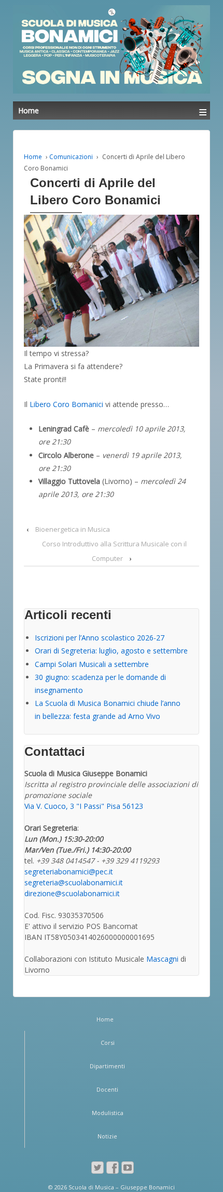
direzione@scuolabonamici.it (72, 893)
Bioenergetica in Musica (72, 529)
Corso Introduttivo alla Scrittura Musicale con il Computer (114, 551)
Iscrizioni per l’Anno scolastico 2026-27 (99, 638)
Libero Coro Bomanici (66, 404)
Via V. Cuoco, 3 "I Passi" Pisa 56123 (83, 806)
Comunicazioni (71, 156)
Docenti (107, 1089)
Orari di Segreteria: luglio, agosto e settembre (111, 651)
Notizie (107, 1136)
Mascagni (162, 959)
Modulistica (107, 1113)
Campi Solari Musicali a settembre (92, 664)
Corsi (108, 1042)
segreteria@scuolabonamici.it (73, 882)
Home (33, 156)
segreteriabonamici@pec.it (68, 871)
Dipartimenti (107, 1066)
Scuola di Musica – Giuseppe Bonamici (121, 1187)
